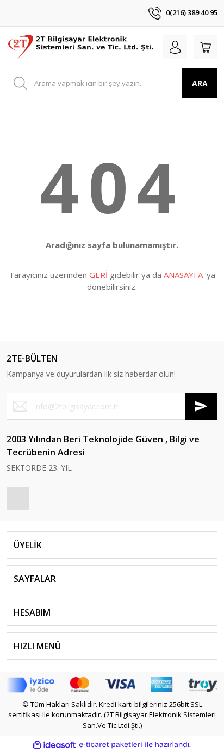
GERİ (98, 274)
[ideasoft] (54, 744)
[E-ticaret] (110, 744)
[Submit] (201, 406)
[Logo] (82, 47)
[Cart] (205, 47)
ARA (200, 83)
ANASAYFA (183, 274)
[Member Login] (175, 47)
